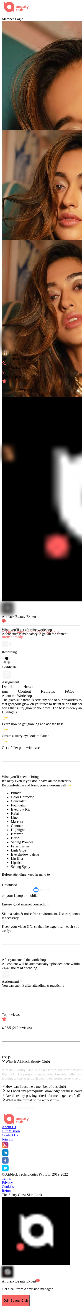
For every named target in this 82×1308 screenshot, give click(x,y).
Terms (6, 1178)
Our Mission (11, 1131)
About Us (9, 1127)
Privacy (7, 1182)
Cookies (8, 1187)
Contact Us (10, 1135)
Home (6, 15)
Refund (7, 1191)
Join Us (7, 1139)
